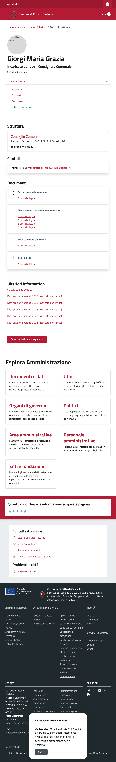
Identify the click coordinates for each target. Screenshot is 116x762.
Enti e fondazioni (14, 644)
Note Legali (65, 707)
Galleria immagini (96, 640)
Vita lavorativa (67, 676)
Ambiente (38, 619)
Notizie (90, 615)
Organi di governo (14, 623)
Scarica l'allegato (26, 198)
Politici (42, 27)
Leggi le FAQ (39, 691)
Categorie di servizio (45, 607)
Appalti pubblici (68, 615)
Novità (91, 607)
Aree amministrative (16, 631)
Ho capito (41, 751)
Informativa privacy (70, 703)
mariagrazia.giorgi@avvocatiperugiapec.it (49, 168)
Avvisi (90, 623)
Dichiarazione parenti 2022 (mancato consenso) (34, 316)
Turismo (64, 672)
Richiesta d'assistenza (44, 711)
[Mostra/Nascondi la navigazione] (3, 14)
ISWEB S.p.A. (94, 753)
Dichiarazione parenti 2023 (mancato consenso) (34, 309)
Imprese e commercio (71, 648)
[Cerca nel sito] (109, 14)
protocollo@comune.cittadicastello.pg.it (25, 732)
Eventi (90, 648)
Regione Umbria (12, 4)
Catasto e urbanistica (71, 623)
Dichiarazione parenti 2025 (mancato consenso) (34, 296)
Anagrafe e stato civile (44, 623)
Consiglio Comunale (26, 136)
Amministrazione (26, 27)
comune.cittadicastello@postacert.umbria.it (27, 723)
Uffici (8, 619)
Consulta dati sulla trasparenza (27, 339)
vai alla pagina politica (19, 290)
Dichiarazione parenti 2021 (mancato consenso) (34, 323)
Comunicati (93, 619)
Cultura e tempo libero (71, 627)
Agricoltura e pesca (42, 615)
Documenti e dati (14, 615)
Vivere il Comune (97, 633)
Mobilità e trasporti (69, 652)
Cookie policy (66, 699)
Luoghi (90, 644)
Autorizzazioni (67, 619)
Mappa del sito (12, 747)
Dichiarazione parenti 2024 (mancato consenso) (34, 303)
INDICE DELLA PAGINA (18, 81)
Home (11, 27)
